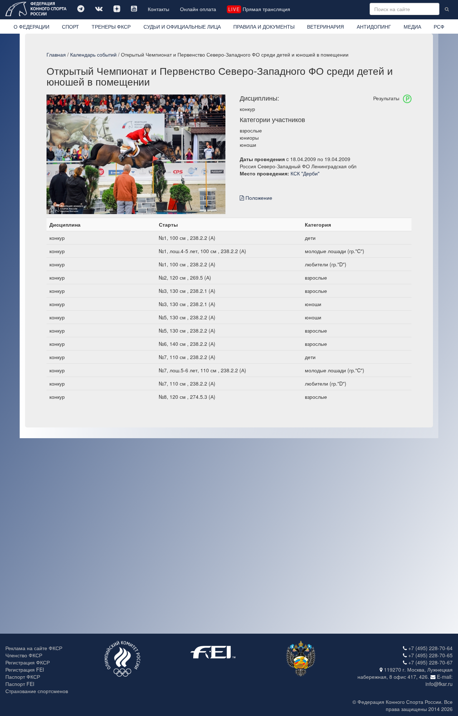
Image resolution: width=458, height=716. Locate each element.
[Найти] (447, 9)
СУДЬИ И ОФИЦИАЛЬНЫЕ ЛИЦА (182, 26)
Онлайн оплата (198, 9)
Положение (258, 197)
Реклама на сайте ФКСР (33, 648)
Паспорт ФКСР (22, 676)
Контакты (158, 9)
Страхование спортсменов (36, 691)
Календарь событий (93, 54)
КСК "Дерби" (305, 173)
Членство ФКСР (23, 655)
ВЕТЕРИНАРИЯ (325, 26)
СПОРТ (70, 26)
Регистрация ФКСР (27, 662)
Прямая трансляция (259, 9)
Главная (56, 54)
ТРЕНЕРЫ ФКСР (111, 26)
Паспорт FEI (19, 683)
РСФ (439, 26)
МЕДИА (412, 26)
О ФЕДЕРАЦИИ (31, 26)
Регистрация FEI (24, 669)
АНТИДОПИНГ (374, 26)
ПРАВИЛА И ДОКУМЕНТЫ (263, 26)
